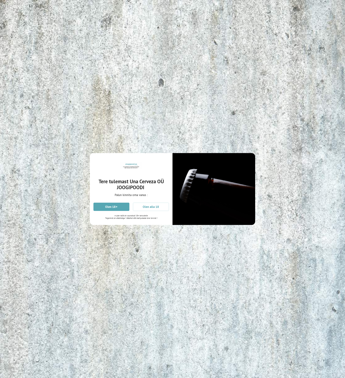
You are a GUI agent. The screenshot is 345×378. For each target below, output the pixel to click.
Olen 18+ (111, 207)
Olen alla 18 (151, 207)
